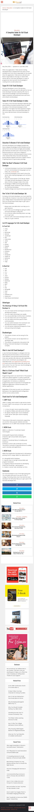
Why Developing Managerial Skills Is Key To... (18, 535)
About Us (3, 807)
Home (4, 8)
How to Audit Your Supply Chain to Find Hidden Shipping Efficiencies (16, 792)
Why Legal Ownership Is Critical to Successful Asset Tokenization (16, 746)
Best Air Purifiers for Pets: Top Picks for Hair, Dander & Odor (16, 787)
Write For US (14, 809)
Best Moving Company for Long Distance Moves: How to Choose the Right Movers (17, 763)
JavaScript (14, 172)
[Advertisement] (17, 20)
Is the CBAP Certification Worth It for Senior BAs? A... (18, 510)
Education (9, 8)
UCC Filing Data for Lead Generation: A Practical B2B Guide (17, 751)
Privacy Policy (9, 807)
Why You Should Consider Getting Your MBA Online (18, 544)
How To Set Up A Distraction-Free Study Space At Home (18, 527)
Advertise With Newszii (19, 807)
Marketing (24, 516)
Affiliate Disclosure (5, 809)
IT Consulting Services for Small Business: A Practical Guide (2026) (16, 757)
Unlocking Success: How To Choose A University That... (18, 552)
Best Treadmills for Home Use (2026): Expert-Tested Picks (17, 798)
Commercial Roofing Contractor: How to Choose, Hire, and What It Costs (16, 775)
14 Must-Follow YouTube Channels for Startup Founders (18, 518)
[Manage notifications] (29, 808)
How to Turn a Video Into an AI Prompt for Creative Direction (15, 782)
